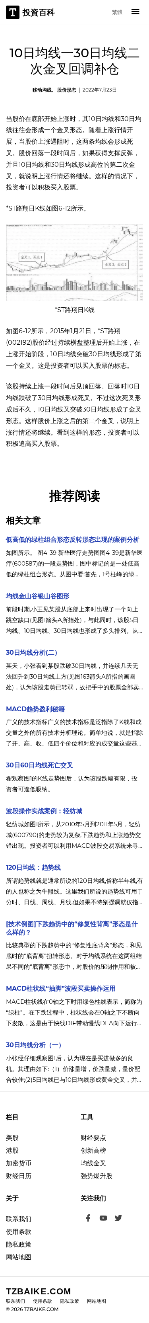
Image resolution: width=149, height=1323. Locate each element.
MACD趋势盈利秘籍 (35, 709)
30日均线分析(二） (33, 652)
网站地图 (18, 1257)
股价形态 (66, 90)
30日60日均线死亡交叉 (39, 765)
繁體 (117, 12)
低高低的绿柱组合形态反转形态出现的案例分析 (72, 539)
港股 (12, 1150)
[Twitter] (118, 1219)
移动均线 (42, 90)
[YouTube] (103, 1219)
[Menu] (135, 12)
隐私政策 (18, 1244)
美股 (12, 1138)
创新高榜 (93, 1150)
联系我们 (18, 1219)
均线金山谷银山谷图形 (38, 596)
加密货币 (18, 1163)
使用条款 (18, 1231)
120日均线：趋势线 (33, 867)
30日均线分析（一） (35, 1045)
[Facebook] (88, 1219)
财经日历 (18, 1176)
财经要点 (93, 1138)
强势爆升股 (96, 1176)
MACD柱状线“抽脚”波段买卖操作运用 (61, 988)
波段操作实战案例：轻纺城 (44, 811)
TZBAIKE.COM (38, 1291)
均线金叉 (93, 1163)
